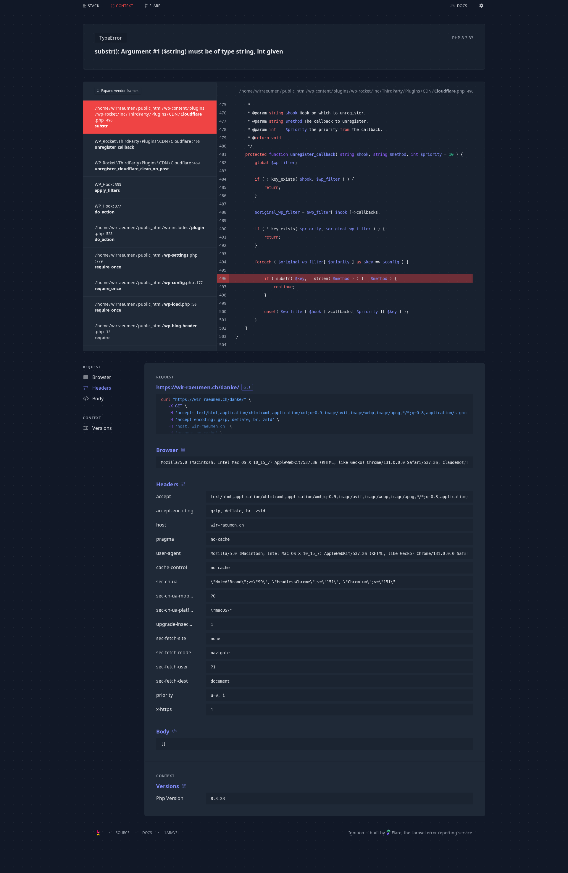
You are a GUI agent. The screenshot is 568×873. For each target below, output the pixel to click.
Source (123, 832)
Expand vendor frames (119, 90)
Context (92, 417)
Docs (147, 832)
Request (91, 367)
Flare (396, 832)
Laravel (172, 832)
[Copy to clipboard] (466, 399)
